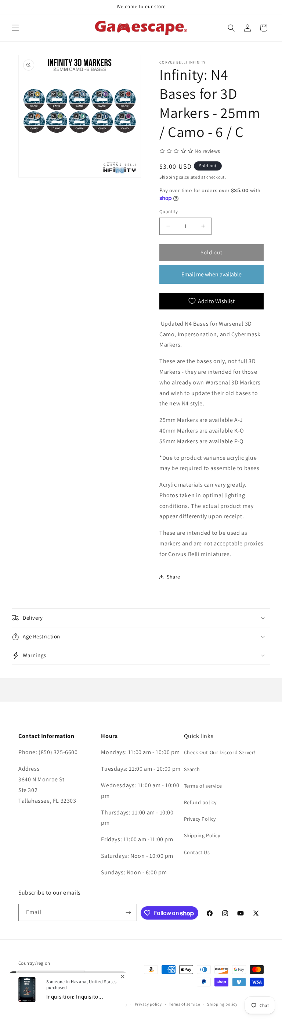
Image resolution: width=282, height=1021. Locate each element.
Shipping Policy (202, 835)
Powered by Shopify (75, 1004)
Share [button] (173, 576)
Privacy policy (148, 1004)
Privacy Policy (200, 819)
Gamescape (44, 1004)
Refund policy (200, 802)
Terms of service (203, 785)
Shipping (168, 177)
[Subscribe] (128, 912)
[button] (15, 28)
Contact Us (197, 852)
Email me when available (211, 274)
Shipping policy (222, 1004)
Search (192, 769)
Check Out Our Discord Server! (220, 752)
